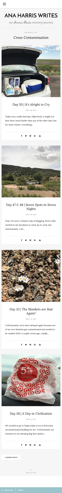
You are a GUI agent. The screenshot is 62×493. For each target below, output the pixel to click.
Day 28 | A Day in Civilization (31, 413)
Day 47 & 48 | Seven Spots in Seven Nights (31, 207)
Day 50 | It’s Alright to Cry (31, 104)
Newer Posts (11, 457)
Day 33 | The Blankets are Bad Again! (31, 311)
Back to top (31, 472)
